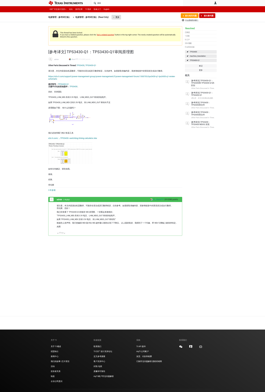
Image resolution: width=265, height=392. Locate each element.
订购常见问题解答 (144, 361)
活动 (53, 366)
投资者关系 (55, 371)
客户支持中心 (99, 361)
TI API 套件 (141, 346)
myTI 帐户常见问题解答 (104, 376)
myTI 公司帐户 (142, 351)
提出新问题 (208, 16)
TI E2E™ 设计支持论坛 (103, 351)
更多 (117, 17)
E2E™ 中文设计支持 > (58, 9)
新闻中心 (55, 356)
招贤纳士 (55, 351)
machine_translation (198, 56)
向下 (64, 233)
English (106, 9)
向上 (58, 233)
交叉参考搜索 (99, 356)
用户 (215, 3)
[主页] (67, 3)
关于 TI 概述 (56, 346)
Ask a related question (105, 35)
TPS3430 (193, 52)
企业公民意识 (56, 381)
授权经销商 (157, 361)
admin (56, 59)
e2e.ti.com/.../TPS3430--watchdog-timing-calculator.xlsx (72, 138)
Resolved (190, 28)
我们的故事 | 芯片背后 (60, 361)
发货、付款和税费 (144, 356)
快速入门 (97, 9)
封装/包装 (98, 366)
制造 (53, 376)
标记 (201, 66)
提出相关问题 (191, 16)
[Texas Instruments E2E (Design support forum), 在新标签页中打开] (190, 348)
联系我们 (97, 346)
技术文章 (79, 9)
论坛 (71, 9)
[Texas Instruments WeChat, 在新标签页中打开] (180, 348)
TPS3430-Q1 (195, 60)
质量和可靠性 (100, 371)
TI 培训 (88, 9)
